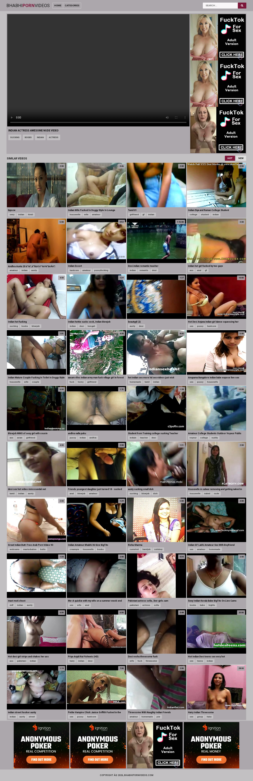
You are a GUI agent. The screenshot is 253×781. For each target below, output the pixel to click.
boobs (28, 137)
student (205, 214)
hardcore (74, 270)
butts (43, 549)
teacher (144, 438)
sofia (156, 605)
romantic (143, 270)
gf (143, 214)
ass (191, 270)
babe (202, 605)
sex (191, 326)
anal (199, 270)
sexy (12, 214)
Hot (229, 158)
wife (86, 214)
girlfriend (134, 214)
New (241, 158)
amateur (96, 214)
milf (11, 605)
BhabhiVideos (28, 5)
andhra (92, 438)
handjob (146, 549)
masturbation (29, 549)
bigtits (212, 605)
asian (19, 438)
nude (216, 493)
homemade (135, 382)
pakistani (134, 605)
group (200, 717)
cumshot (134, 549)
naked (207, 493)
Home (57, 5)
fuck (72, 382)
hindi (30, 214)
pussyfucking (101, 270)
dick (155, 493)
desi (154, 270)
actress (53, 137)
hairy (72, 661)
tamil (147, 382)
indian (40, 137)
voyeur (193, 438)
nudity (215, 438)
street (32, 717)
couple (35, 382)
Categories (72, 5)
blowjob (36, 326)
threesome (151, 661)
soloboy (158, 549)
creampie (74, 549)
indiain (133, 438)
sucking (14, 137)
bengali (91, 326)
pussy (200, 326)
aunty (34, 270)
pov (158, 717)
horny (81, 382)
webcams (14, 549)
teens (200, 661)
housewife (75, 214)
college (193, 214)
